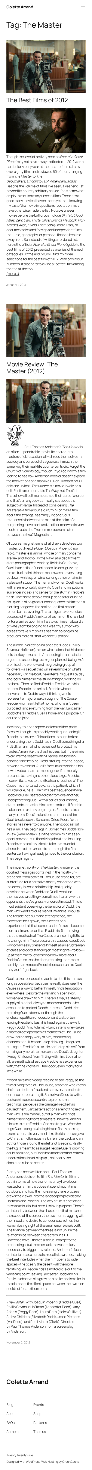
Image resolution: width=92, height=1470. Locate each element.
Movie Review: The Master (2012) (32, 368)
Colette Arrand (19, 7)
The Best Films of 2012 (37, 100)
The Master (15, 1302)
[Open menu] (83, 7)
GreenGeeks (70, 1461)
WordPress (33, 1461)
